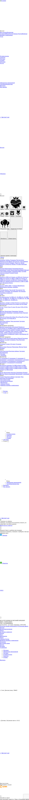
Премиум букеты (10, 281)
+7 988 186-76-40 (4, 753)
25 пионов (18, 344)
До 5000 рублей (17, 367)
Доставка (2, 59)
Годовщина (13, 339)
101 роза (17, 307)
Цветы (2, 257)
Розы (1, 265)
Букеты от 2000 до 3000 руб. (13, 278)
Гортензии (24, 264)
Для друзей (12, 290)
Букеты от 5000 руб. (5, 277)
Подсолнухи (16, 261)
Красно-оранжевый (10, 374)
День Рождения (20, 339)
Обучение (2, 62)
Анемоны (2, 260)
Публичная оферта (23, 626)
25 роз (9, 307)
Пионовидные (4, 304)
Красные (25, 312)
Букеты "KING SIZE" (6, 285)
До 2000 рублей (16, 365)
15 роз (1, 307)
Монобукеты (9, 33)
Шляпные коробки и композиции (9, 385)
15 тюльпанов (4, 358)
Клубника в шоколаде (6, 292)
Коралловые (3, 347)
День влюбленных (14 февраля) (11, 333)
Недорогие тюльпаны (6, 365)
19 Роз (22, 307)
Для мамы (7, 291)
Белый (16, 273)
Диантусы (17, 263)
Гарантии (2, 57)
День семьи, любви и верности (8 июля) (13, 332)
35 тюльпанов (11, 361)
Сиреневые (16, 312)
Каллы (7, 263)
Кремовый (21, 270)
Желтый (26, 270)
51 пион (7, 344)
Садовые (12, 302)
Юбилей (19, 338)
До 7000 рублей (8, 369)
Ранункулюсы (20, 260)
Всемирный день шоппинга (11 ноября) (14, 329)
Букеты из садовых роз (21, 302)
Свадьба (7, 339)
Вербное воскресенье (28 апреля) (9, 327)
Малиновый (8, 268)
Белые (21, 312)
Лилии (22, 263)
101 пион (12, 344)
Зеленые (21, 311)
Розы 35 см (3, 317)
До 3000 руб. (12, 297)
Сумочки (14, 285)
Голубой (24, 271)
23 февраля (19, 328)
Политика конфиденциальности (9, 626)
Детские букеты (4, 290)
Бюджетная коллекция (6, 381)
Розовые (2, 314)
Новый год (21, 327)
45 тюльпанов (19, 361)
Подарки (2, 354)
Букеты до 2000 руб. (11, 280)
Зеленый (2, 268)
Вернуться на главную (6, 525)
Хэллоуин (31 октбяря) (6, 328)
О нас (1, 36)
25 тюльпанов (12, 358)
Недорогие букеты (8, 282)
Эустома (18, 264)
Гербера (8, 260)
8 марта (17, 334)
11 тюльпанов (20, 358)
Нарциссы (3, 261)
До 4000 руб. (20, 297)
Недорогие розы (4, 297)
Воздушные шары (5, 379)
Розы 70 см (6, 318)
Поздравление (4, 322)
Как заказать (3, 87)
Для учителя (18, 290)
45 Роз (26, 307)
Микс (19, 271)
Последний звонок (12, 338)
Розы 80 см (13, 318)
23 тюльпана (3, 361)
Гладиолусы (8, 264)
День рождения (14, 321)
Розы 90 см (22, 317)
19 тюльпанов (18, 359)
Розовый (11, 273)
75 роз (5, 307)
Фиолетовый (14, 270)
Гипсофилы (9, 261)
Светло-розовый (4, 273)
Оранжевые (15, 311)
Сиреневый (15, 271)
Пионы (14, 264)
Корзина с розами (5, 302)
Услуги (2, 63)
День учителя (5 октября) (17, 331)
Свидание (22, 321)
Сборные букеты (17, 33)
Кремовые (9, 312)
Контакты (2, 85)
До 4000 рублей (8, 367)
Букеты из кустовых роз (14, 304)
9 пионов (2, 344)
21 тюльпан (25, 359)
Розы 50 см (16, 317)
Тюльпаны (13, 260)
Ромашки (11, 263)
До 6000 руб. (6, 298)
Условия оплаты (4, 56)
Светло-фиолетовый (5, 271)
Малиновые (3, 312)
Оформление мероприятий (7, 82)
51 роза (13, 307)
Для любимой (14, 291)
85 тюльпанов (18, 362)
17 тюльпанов (10, 359)
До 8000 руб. (14, 300)
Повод (2, 324)
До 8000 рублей (8, 368)
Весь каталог (3, 32)
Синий (8, 270)
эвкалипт (2, 263)
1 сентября (7, 331)
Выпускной (3, 338)
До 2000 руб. (20, 298)
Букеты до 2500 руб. (16, 277)
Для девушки (22, 291)
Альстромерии (24, 261)
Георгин (2, 264)
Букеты (2, 274)
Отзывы (2, 60)
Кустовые (24, 304)
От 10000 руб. (6, 300)
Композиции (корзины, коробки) (9, 287)
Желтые (2, 311)
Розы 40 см (9, 317)
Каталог (5, 391)
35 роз (1, 308)
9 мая (14, 328)
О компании (3, 647)
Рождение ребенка (5, 321)
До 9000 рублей (17, 368)
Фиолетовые (8, 311)
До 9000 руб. (13, 298)
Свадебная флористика (6, 84)
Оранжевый (15, 268)
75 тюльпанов (10, 362)
